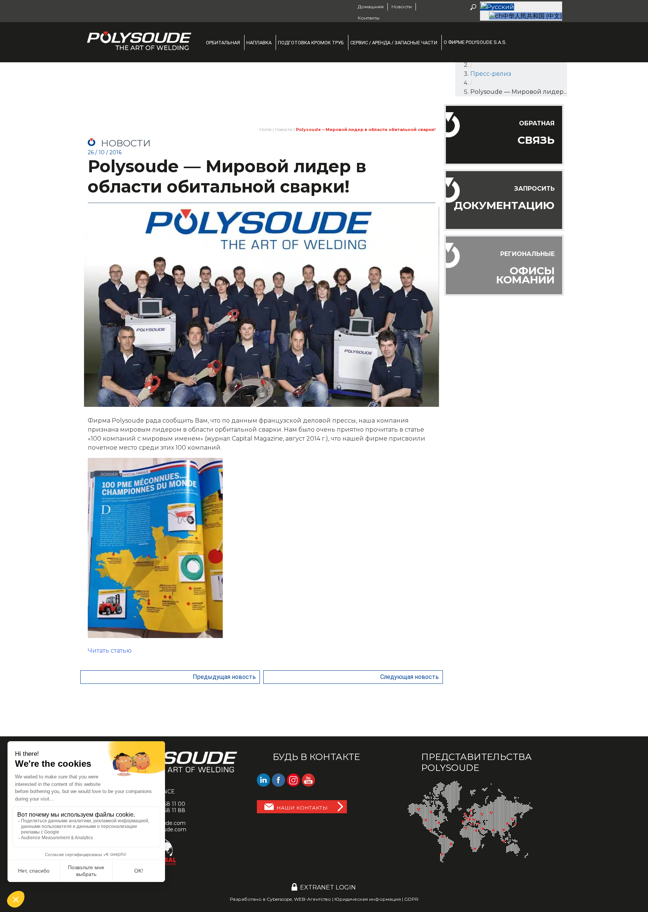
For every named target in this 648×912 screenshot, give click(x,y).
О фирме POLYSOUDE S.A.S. (475, 42)
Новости (283, 129)
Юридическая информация (367, 899)
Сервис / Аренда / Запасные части (393, 42)
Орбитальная (223, 42)
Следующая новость (409, 676)
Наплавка (259, 42)
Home (266, 129)
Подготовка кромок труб (311, 42)
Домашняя (371, 6)
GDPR (411, 899)
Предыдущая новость (224, 676)
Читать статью (110, 650)
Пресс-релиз (490, 73)
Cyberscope (279, 899)
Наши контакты (302, 808)
